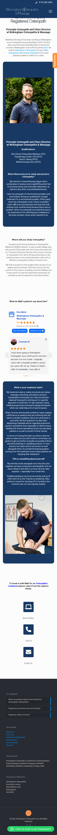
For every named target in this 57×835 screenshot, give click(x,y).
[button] (30, 829)
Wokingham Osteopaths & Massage (30, 317)
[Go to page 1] (26, 375)
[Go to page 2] (28, 375)
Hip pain (9, 745)
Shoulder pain (11, 740)
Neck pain (10, 735)
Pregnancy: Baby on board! (19, 715)
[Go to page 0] (24, 375)
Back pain (10, 732)
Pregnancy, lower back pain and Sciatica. (24, 708)
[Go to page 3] (30, 375)
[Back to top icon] (28, 813)
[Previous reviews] (7, 355)
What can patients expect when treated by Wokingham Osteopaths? (25, 700)
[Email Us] (28, 652)
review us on (35, 331)
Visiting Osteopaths (31, 53)
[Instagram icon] (30, 825)
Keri (46, 47)
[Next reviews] (49, 355)
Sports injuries (12, 742)
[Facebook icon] (27, 825)
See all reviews (19, 331)
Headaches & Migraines (15, 737)
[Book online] (28, 607)
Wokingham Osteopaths (25, 50)
